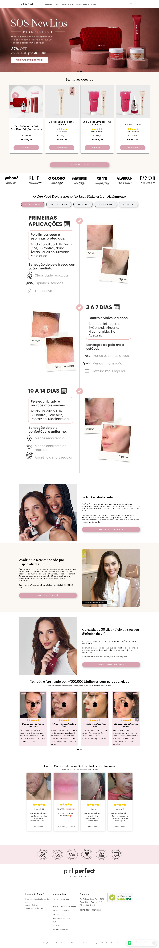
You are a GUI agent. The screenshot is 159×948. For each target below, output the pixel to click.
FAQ (54, 922)
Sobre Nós (56, 926)
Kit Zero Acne (32, 204)
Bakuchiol (128, 204)
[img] (39, 804)
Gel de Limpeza (59, 204)
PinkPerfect (50, 943)
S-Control (83, 204)
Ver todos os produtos (79, 165)
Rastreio (56, 914)
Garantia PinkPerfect (60, 929)
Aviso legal (114, 943)
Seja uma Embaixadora (61, 918)
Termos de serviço (59, 903)
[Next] (137, 719)
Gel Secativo (106, 204)
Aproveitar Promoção (48, 595)
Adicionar (26, 148)
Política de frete (104, 943)
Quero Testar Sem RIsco (111, 665)
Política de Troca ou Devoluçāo (64, 907)
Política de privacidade (61, 899)
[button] (135, 4)
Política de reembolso (61, 910)
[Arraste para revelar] (33, 704)
